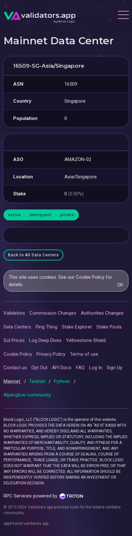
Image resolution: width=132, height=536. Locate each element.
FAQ (80, 367)
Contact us (15, 367)
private (67, 215)
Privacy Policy (51, 354)
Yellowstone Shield (86, 340)
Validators (14, 313)
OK (120, 285)
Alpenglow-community (27, 395)
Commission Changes (52, 313)
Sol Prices (14, 340)
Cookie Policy (90, 277)
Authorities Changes (102, 313)
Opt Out (39, 367)
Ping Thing (46, 327)
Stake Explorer (77, 327)
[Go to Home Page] (40, 16)
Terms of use (84, 354)
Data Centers (17, 327)
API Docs (61, 367)
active (14, 215)
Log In (95, 367)
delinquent (40, 215)
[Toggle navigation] (123, 15)
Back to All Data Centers (33, 255)
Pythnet (62, 381)
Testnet (37, 381)
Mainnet (12, 381)
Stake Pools (109, 327)
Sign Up (114, 367)
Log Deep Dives (45, 340)
